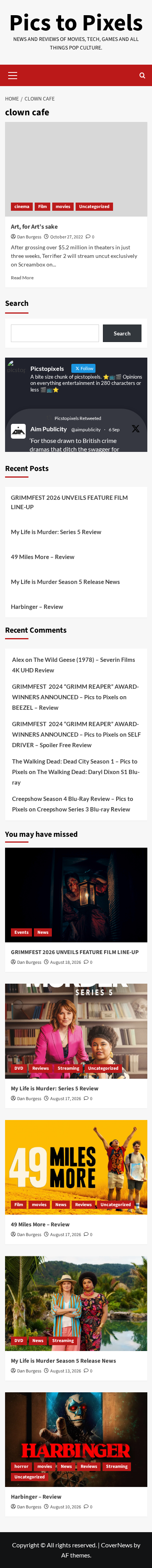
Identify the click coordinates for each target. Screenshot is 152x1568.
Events (21, 932)
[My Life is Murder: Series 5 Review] (76, 1031)
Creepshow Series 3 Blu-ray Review (83, 809)
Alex (18, 659)
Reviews (40, 1068)
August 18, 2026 (65, 962)
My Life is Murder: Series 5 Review (56, 531)
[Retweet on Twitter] (49, 418)
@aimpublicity (86, 429)
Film (42, 206)
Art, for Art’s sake (34, 226)
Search (16, 303)
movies (63, 206)
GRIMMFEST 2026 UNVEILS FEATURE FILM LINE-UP (69, 502)
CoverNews (117, 1545)
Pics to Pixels (76, 23)
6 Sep (114, 429)
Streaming (68, 1068)
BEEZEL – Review (35, 707)
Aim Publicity (48, 428)
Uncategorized (94, 206)
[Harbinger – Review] (76, 1439)
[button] (13, 74)
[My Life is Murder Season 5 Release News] (76, 1303)
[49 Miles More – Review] (76, 1167)
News (42, 932)
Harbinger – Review (37, 606)
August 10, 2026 (65, 1507)
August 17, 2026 (65, 1098)
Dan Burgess (29, 237)
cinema (21, 206)
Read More (22, 277)
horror (21, 1466)
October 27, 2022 (66, 237)
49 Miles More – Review (42, 556)
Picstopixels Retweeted (78, 418)
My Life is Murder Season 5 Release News (65, 581)
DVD (18, 1068)
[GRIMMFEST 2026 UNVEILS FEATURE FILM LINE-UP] (76, 895)
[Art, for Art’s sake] (76, 169)
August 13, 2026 (65, 1371)
